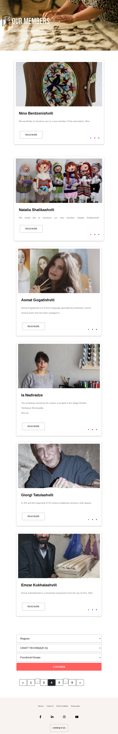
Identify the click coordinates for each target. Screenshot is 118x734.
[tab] (59, 639)
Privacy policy (75, 706)
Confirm (59, 666)
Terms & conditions (62, 706)
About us (41, 706)
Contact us (50, 706)
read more (31, 134)
